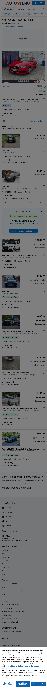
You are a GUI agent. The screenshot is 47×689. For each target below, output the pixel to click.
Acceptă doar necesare (23, 684)
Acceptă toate (38, 684)
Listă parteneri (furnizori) (9, 679)
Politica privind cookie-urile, (20, 666)
